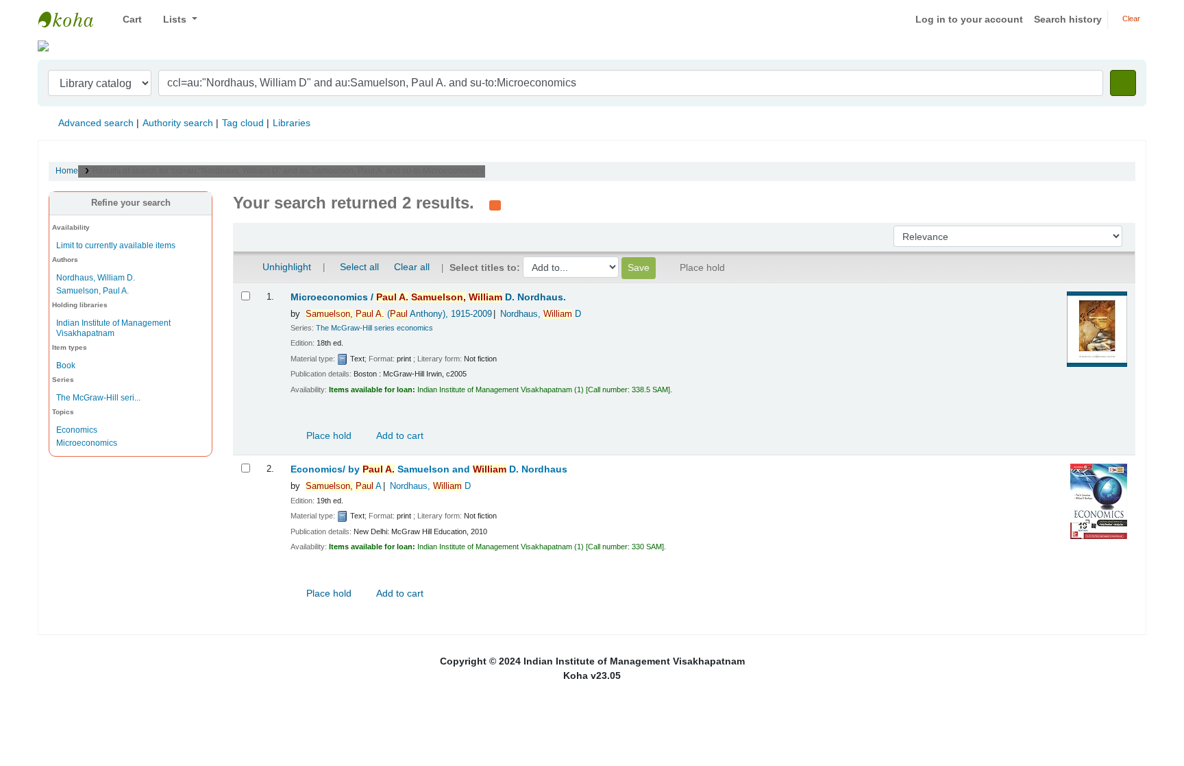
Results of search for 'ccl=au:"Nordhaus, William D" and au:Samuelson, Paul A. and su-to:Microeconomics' (288, 171)
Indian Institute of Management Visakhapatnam (72, 19)
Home (67, 171)
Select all (359, 266)
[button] (127, 19)
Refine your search (131, 203)
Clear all (412, 266)
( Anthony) (399, 314)
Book (65, 365)
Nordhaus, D (540, 314)
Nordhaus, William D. (95, 278)
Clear (1130, 18)
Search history (1068, 19)
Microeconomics (86, 443)
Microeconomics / (428, 297)
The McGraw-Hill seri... (98, 398)
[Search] (1123, 83)
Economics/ (429, 469)
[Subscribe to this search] (495, 204)
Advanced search (96, 122)
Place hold (328, 435)
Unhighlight (285, 266)
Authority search (178, 122)
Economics (76, 430)
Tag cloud (243, 122)
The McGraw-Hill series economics (374, 328)
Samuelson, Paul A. (92, 291)
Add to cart (398, 435)
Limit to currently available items (115, 245)
